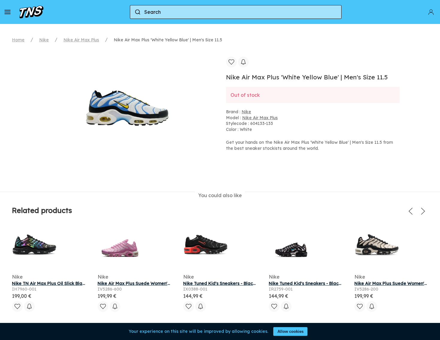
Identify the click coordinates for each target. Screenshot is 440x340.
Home (18, 40)
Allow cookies (290, 331)
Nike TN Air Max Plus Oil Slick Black (49, 283)
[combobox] (236, 12)
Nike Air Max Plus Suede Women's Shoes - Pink (147, 283)
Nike (44, 40)
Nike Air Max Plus (81, 40)
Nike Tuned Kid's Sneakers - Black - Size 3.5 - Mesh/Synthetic (248, 283)
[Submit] (137, 12)
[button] (7, 12)
